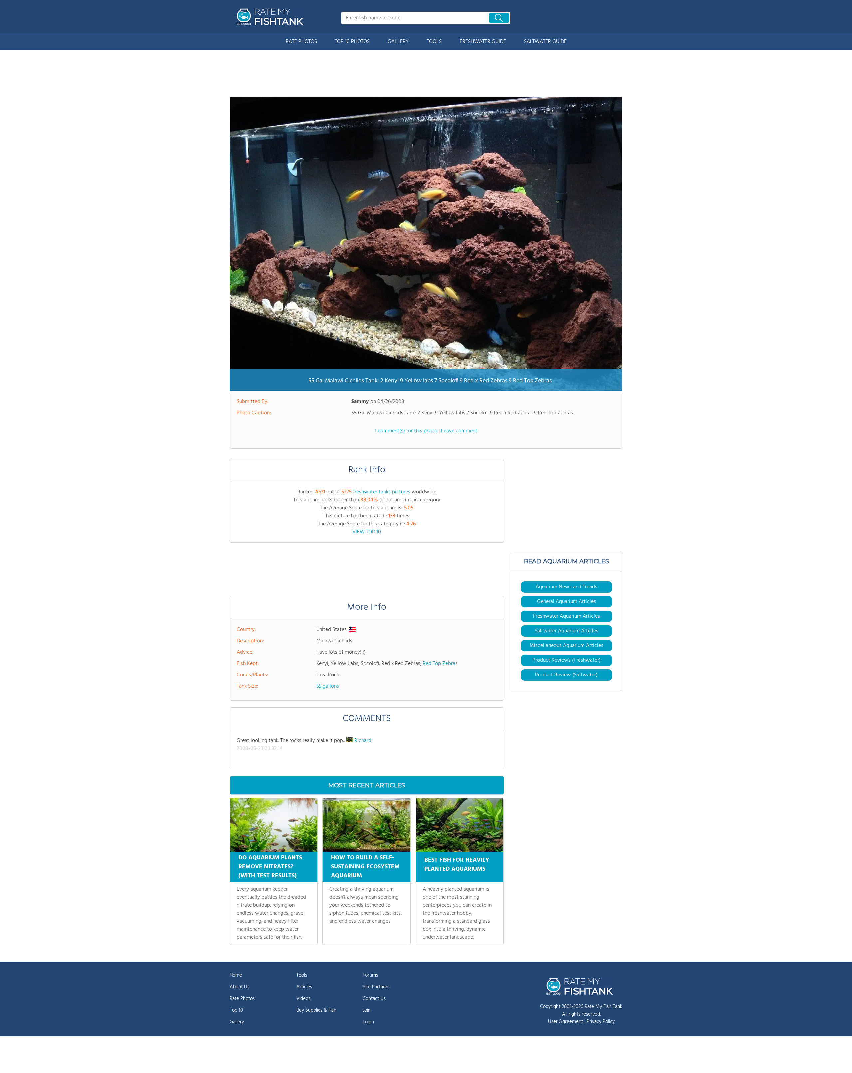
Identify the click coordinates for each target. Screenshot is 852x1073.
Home (236, 975)
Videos (303, 999)
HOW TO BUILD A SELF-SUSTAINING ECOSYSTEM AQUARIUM (365, 866)
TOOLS (434, 41)
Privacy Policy (601, 1022)
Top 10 (236, 1010)
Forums (370, 975)
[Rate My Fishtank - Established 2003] (271, 16)
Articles (304, 987)
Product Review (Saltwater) (566, 675)
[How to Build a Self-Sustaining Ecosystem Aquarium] (366, 825)
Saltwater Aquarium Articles (566, 631)
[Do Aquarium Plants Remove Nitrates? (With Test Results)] (273, 825)
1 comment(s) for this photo (406, 431)
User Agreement (565, 1022)
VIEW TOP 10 (366, 532)
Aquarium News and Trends (566, 587)
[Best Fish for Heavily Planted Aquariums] (459, 825)
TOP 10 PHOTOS (352, 41)
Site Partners (376, 987)
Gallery (237, 1022)
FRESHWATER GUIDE (483, 41)
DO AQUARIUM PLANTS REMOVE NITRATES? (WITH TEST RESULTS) (270, 866)
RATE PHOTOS (301, 41)
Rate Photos (242, 999)
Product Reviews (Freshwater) (566, 660)
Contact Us (374, 999)
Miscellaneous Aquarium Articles (566, 645)
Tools (301, 975)
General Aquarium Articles (566, 601)
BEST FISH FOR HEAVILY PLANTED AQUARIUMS (456, 865)
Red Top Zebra (439, 663)
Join (367, 1010)
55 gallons (327, 686)
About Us (239, 987)
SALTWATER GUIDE (545, 41)
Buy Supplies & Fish (316, 1010)
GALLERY (398, 41)
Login (368, 1022)
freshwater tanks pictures (381, 492)
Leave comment (459, 431)
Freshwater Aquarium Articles (566, 616)
